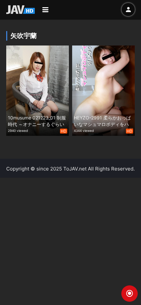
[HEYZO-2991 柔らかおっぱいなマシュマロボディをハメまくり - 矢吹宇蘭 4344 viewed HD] (103, 90)
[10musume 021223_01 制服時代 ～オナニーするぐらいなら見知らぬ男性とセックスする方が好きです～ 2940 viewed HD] (37, 90)
